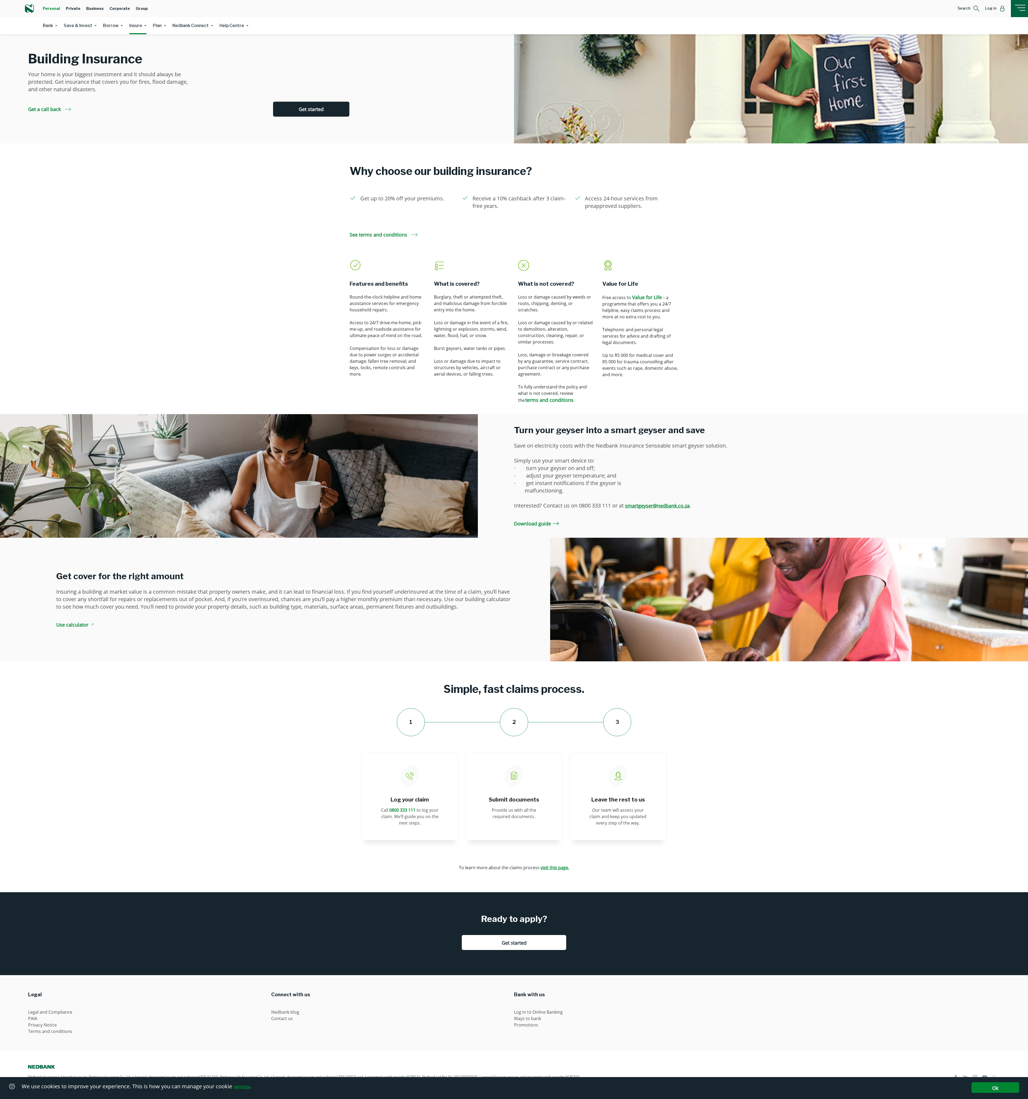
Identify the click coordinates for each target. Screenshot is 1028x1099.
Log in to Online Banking (538, 1012)
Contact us (282, 1018)
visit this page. (555, 868)
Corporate (119, 8)
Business (95, 8)
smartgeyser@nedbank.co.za (657, 505)
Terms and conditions (50, 1031)
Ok (995, 1088)
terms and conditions (549, 400)
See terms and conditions (379, 234)
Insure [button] (135, 25)
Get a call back (45, 109)
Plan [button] (157, 25)
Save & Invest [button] (78, 25)
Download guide (532, 523)
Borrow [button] (111, 25)
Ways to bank (527, 1018)
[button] (969, 8)
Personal (51, 8)
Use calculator (72, 624)
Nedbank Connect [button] (190, 25)
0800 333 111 (402, 810)
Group (142, 8)
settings (241, 1087)
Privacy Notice (42, 1025)
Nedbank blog (285, 1012)
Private (73, 8)
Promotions (526, 1025)
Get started (311, 109)
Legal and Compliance (50, 1012)
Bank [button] (48, 25)
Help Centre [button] (232, 25)
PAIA (32, 1018)
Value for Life (647, 297)
